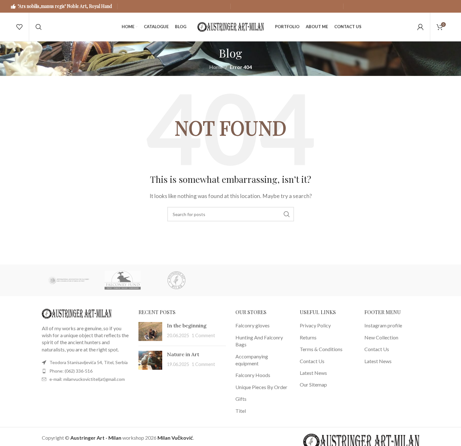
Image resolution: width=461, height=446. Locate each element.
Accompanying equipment (251, 359)
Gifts (241, 399)
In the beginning (187, 325)
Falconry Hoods (252, 375)
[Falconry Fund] (123, 280)
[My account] (420, 27)
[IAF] (69, 280)
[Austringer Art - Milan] (176, 280)
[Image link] (77, 313)
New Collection (381, 337)
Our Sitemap (313, 384)
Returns (308, 337)
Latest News (313, 373)
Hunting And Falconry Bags (259, 340)
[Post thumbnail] (150, 331)
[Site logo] (230, 26)
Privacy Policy (315, 325)
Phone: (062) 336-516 (71, 371)
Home (216, 67)
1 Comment (203, 335)
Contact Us (312, 361)
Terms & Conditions (321, 349)
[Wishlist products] (19, 27)
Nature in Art (183, 354)
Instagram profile (383, 325)
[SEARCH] (286, 214)
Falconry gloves (252, 325)
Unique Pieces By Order (261, 387)
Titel (240, 411)
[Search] (38, 27)
